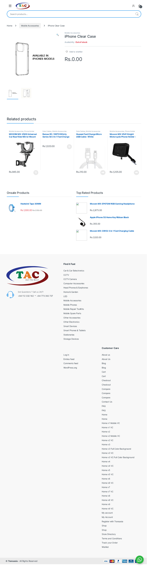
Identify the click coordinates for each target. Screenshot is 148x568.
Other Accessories (71, 317)
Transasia (13, 561)
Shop (104, 525)
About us (106, 355)
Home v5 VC (107, 474)
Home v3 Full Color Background (116, 449)
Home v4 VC (107, 466)
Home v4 (106, 461)
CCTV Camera (70, 279)
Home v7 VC (107, 491)
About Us (106, 359)
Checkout (106, 380)
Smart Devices (70, 326)
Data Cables (46, 131)
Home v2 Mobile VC (111, 436)
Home (9, 25)
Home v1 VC (107, 427)
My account (107, 513)
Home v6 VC (107, 483)
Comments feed (70, 363)
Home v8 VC (107, 500)
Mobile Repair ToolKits (73, 309)
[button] (57, 35)
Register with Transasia (112, 521)
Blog (104, 363)
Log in (66, 355)
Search (137, 14)
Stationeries (68, 334)
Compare (106, 389)
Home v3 (106, 444)
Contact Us (107, 401)
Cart (104, 372)
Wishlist (105, 547)
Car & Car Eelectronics (73, 270)
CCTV (66, 275)
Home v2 (106, 431)
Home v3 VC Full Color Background (118, 457)
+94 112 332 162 (26, 296)
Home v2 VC (107, 440)
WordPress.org (70, 367)
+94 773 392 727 (45, 296)
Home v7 (106, 487)
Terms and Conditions (112, 538)
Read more (103, 172)
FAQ (104, 406)
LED (65, 296)
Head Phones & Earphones (75, 287)
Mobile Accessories (30, 25)
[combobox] (70, 14)
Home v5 (106, 470)
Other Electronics (71, 322)
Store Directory (109, 534)
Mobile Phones (70, 305)
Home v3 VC (107, 453)
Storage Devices (71, 339)
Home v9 (106, 504)
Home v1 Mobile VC (111, 423)
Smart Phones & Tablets (74, 330)
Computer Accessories (73, 283)
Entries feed (68, 359)
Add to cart (35, 172)
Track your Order (110, 542)
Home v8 (106, 495)
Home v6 (106, 478)
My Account (107, 517)
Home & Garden (70, 292)
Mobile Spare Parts (72, 313)
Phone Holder (29, 131)
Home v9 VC (107, 508)
